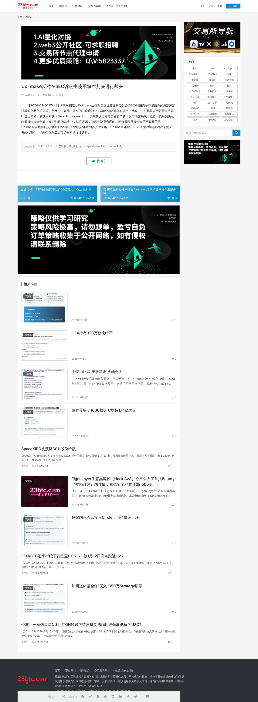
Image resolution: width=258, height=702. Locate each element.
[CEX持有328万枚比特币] (44, 345)
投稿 (235, 6)
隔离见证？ (229, 119)
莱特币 (229, 108)
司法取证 (212, 96)
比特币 (212, 108)
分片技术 (212, 91)
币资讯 (63, 6)
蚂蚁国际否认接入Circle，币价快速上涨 (105, 517)
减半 (212, 85)
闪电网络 (212, 119)
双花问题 (194, 96)
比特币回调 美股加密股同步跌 (97, 371)
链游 (195, 119)
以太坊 (212, 80)
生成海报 (71, 696)
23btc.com (123, 690)
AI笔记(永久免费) (117, 6)
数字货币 (212, 102)
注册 (219, 6)
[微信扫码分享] (82, 696)
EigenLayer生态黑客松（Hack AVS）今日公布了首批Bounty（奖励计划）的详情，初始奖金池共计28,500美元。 (123, 482)
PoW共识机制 (196, 74)
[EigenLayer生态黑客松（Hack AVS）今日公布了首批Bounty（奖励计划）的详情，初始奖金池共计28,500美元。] (44, 491)
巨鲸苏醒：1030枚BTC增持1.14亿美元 (104, 410)
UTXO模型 (212, 74)
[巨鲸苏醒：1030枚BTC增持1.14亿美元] (44, 422)
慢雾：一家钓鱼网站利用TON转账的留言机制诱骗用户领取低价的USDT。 (83, 624)
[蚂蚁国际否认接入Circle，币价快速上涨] (44, 530)
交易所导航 (94, 6)
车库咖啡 (229, 113)
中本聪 (195, 80)
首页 (51, 6)
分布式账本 (195, 91)
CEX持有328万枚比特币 (92, 333)
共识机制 (194, 85)
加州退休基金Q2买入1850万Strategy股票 (107, 586)
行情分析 (77, 6)
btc (195, 68)
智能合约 (194, 108)
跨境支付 (194, 113)
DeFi (212, 68)
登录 (211, 6)
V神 (229, 74)
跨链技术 (212, 113)
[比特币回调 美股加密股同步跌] (44, 384)
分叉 (229, 85)
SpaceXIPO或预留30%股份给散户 (50, 449)
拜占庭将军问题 (230, 96)
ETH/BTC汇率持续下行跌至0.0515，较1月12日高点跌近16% (72, 556)
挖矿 (195, 102)
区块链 (229, 91)
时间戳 (229, 102)
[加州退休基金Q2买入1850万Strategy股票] (44, 598)
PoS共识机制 (230, 68)
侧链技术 (229, 80)
